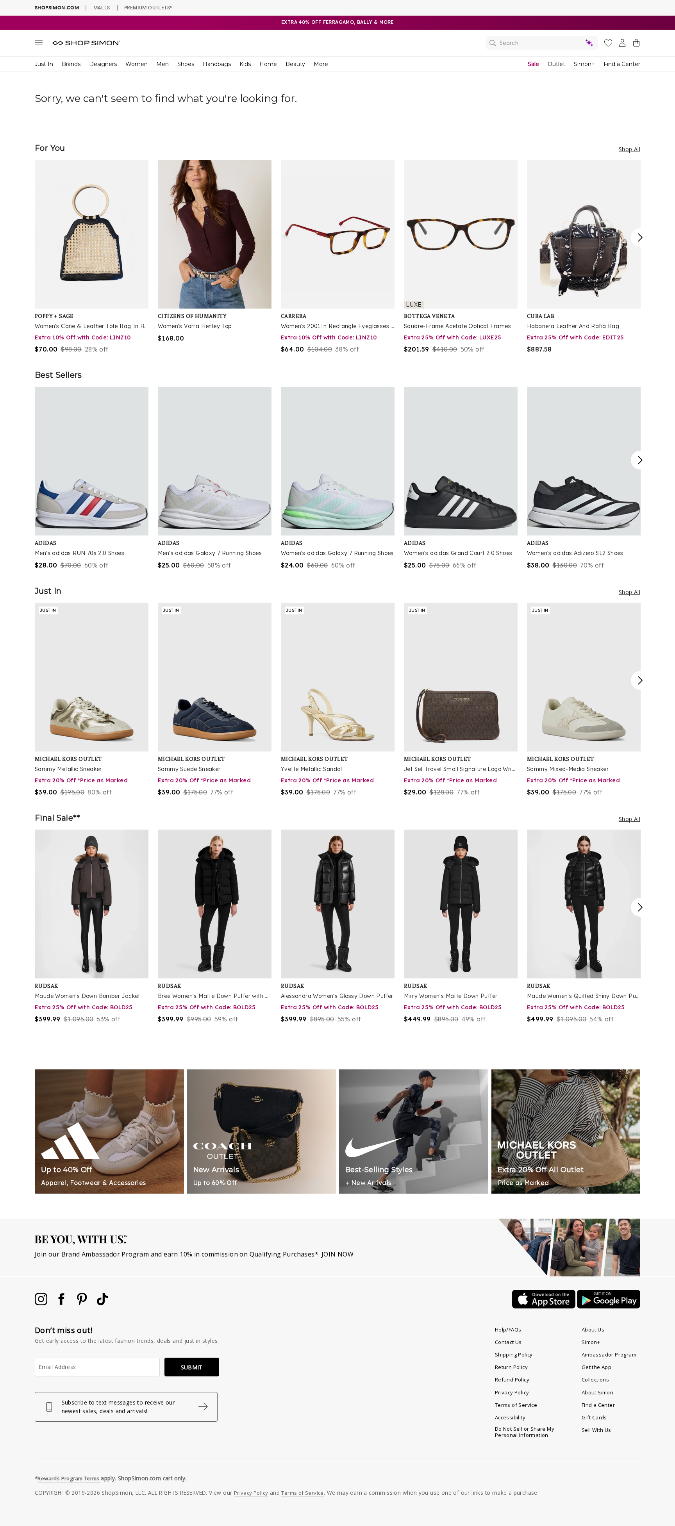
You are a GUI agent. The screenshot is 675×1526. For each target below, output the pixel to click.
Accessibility (510, 1417)
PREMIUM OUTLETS (148, 7)
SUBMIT (192, 1367)
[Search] (542, 43)
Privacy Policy (512, 1392)
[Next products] (640, 237)
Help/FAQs (508, 1329)
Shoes (185, 64)
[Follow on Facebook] (62, 1303)
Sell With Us (596, 1429)
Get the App (596, 1367)
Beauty (295, 64)
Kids (245, 64)
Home (268, 64)
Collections (595, 1379)
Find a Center (622, 64)
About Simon (597, 1392)
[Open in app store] (544, 1306)
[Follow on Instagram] (42, 1303)
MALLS (101, 7)
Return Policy (511, 1367)
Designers (103, 64)
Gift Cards (594, 1417)
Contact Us (508, 1342)
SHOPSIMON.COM (57, 7)
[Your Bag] (636, 44)
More (321, 64)
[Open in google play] (608, 1306)
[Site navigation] (39, 44)
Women (136, 64)
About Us (593, 1329)
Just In (44, 64)
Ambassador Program (609, 1354)
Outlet (556, 64)
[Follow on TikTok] (102, 1303)
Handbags (217, 64)
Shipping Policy (514, 1354)
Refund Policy (512, 1379)
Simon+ (584, 64)
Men (162, 64)
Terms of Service (516, 1404)
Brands (71, 64)
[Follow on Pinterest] (83, 1303)
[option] (91, 257)
